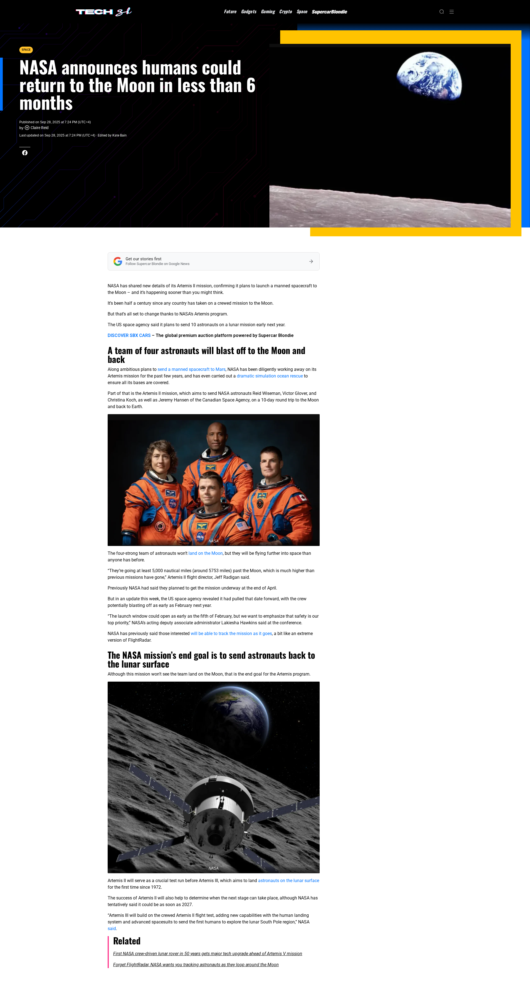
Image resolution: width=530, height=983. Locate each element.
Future (230, 11)
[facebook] (25, 153)
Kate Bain (119, 135)
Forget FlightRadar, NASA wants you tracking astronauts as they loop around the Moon (196, 964)
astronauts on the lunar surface (288, 880)
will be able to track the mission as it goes (231, 633)
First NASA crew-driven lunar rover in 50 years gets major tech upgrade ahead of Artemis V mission (207, 953)
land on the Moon (206, 553)
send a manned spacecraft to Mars (192, 369)
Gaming (268, 11)
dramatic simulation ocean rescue (270, 376)
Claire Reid (40, 127)
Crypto (285, 11)
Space (302, 11)
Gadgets (248, 11)
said (112, 928)
